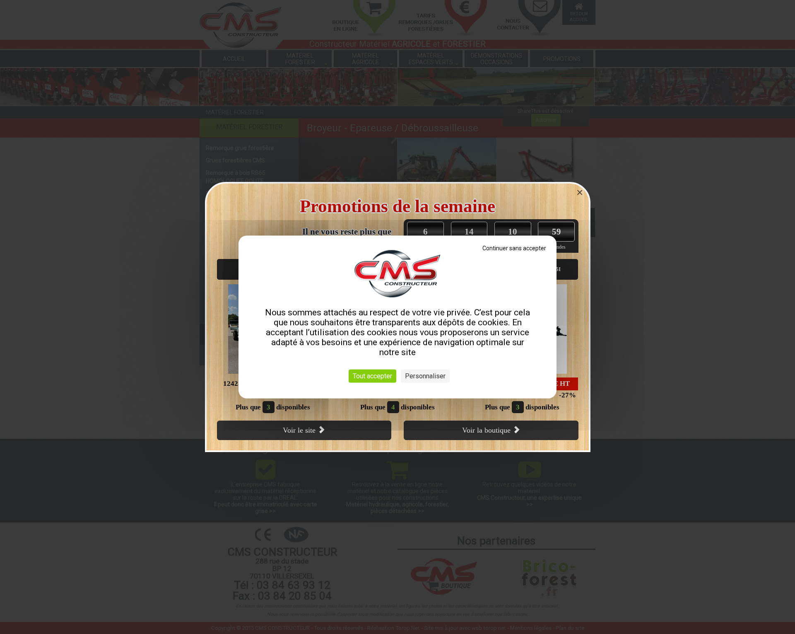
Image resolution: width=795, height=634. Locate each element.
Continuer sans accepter (514, 248)
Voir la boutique (487, 430)
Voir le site (300, 430)
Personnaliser (425, 376)
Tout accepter (372, 376)
